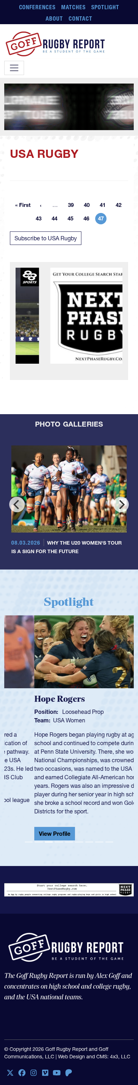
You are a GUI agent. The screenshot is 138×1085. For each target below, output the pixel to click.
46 (88, 219)
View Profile (24, 833)
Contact (80, 18)
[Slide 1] (29, 842)
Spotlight (105, 7)
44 (57, 219)
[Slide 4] (59, 842)
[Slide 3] (49, 842)
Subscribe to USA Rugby (46, 238)
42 (121, 206)
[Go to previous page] (40, 205)
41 (105, 206)
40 (89, 206)
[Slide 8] (99, 842)
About (54, 18)
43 (41, 219)
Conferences (37, 7)
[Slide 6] (79, 842)
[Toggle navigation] (14, 68)
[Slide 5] (69, 842)
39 (73, 206)
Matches (73, 7)
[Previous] (17, 504)
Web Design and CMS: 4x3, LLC (94, 1056)
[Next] (121, 504)
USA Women (39, 720)
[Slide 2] (38, 842)
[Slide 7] (89, 842)
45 (72, 219)
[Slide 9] (109, 842)
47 (102, 219)
